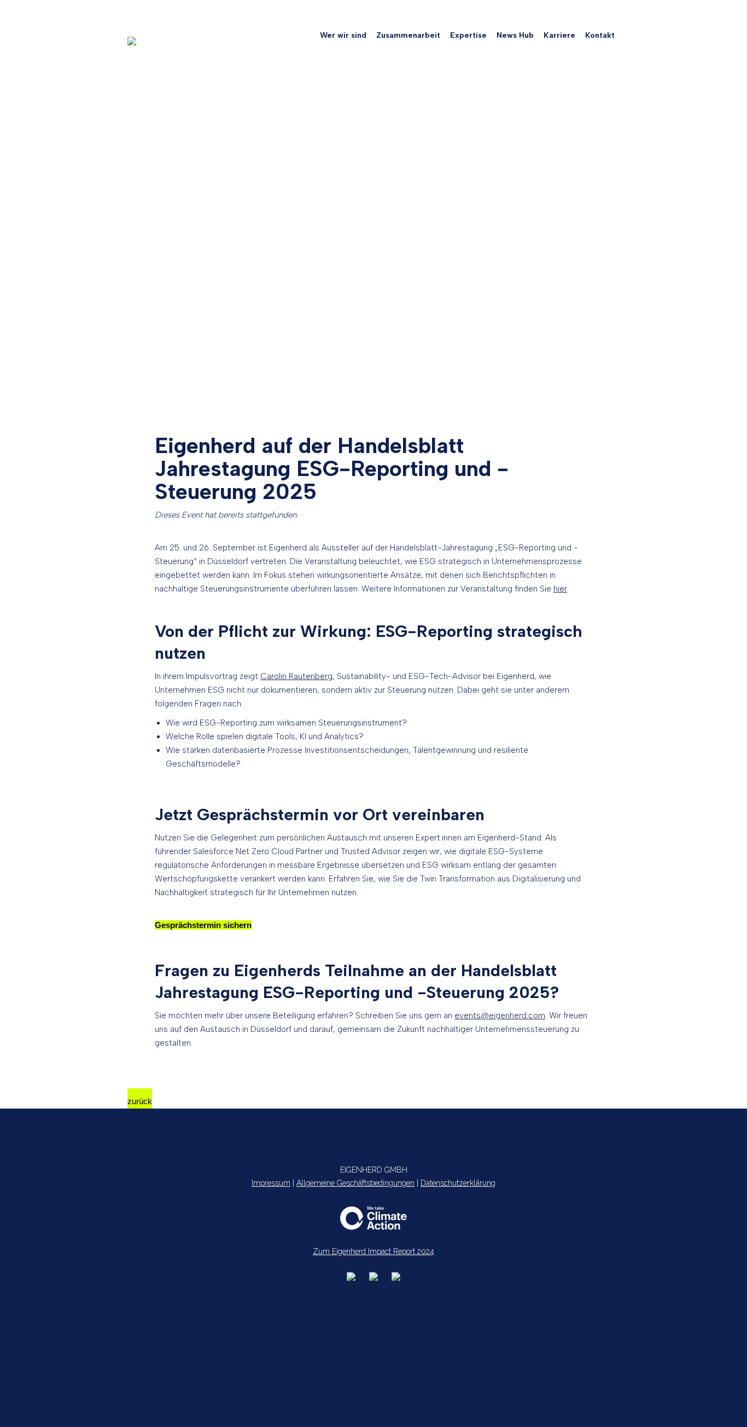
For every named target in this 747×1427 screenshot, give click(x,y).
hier (560, 589)
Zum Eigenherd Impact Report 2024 (373, 1251)
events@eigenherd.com (499, 1015)
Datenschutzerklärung (458, 1183)
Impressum (271, 1183)
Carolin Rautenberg (296, 676)
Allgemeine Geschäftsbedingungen (355, 1183)
